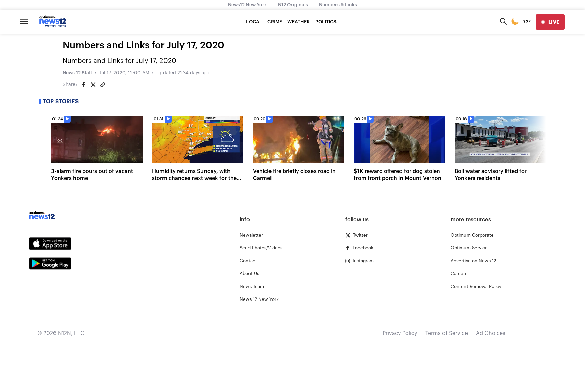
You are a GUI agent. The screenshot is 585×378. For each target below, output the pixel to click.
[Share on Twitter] (93, 84)
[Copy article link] (102, 84)
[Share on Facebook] (83, 84)
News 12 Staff (77, 73)
